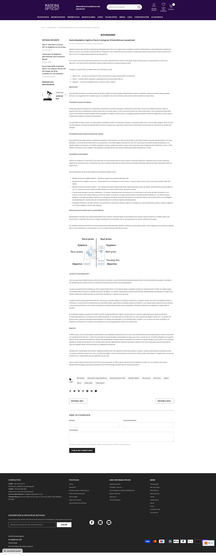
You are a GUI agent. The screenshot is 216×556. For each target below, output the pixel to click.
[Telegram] (87, 391)
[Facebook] (70, 391)
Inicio (43, 27)
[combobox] (121, 7)
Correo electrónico (129, 420)
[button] (42, 95)
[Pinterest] (79, 391)
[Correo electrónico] (92, 391)
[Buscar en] (124, 7)
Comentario (73, 430)
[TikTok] (109, 522)
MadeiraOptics (19, 536)
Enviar (64, 525)
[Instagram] (100, 522)
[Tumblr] (83, 391)
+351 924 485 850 (20, 489)
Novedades (51, 27)
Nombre (72, 420)
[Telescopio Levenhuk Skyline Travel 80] (48, 96)
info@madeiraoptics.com (33, 494)
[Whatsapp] (96, 391)
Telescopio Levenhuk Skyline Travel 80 (60, 93)
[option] (54, 96)
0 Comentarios (97, 44)
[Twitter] (74, 391)
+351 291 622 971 (19, 484)
